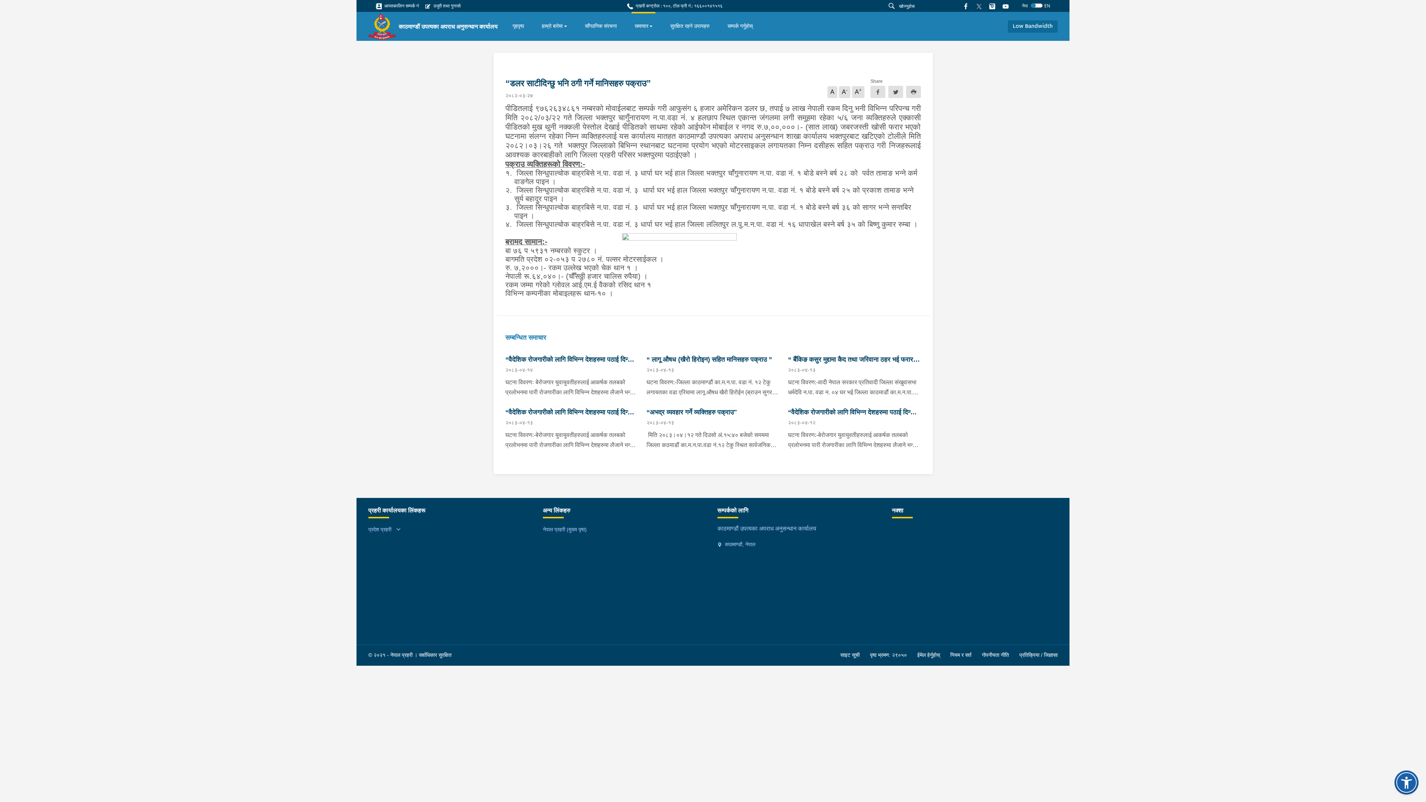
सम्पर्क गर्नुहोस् (740, 26)
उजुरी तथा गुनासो (446, 6)
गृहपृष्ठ (518, 26)
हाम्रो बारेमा (552, 26)
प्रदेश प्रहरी (379, 529)
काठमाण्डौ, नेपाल (739, 544)
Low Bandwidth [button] (1033, 26)
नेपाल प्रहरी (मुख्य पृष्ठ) (565, 529)
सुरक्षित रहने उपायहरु (690, 26)
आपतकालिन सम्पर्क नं (401, 6)
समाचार (641, 26)
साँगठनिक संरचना (601, 26)
